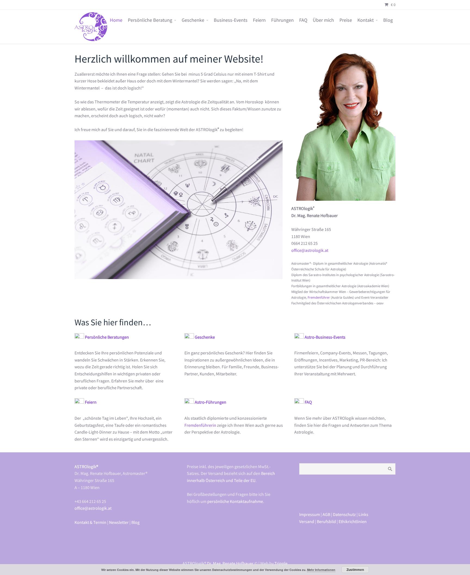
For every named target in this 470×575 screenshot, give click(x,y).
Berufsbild (326, 521)
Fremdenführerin (200, 425)
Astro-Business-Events (325, 337)
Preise (345, 20)
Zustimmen (355, 569)
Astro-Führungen (210, 402)
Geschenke (193, 20)
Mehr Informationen (321, 570)
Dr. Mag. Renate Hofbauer (230, 563)
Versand (306, 521)
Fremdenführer (319, 297)
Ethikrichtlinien (353, 521)
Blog (388, 20)
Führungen (282, 20)
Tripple (280, 563)
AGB (326, 514)
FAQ (303, 20)
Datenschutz (344, 514)
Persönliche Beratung (150, 20)
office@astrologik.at (309, 250)
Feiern (259, 20)
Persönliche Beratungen (107, 337)
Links (363, 514)
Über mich (323, 20)
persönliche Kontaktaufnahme (235, 501)
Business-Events (231, 20)
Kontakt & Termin (90, 522)
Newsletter (119, 522)
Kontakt (365, 20)
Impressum (309, 514)
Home (116, 20)
